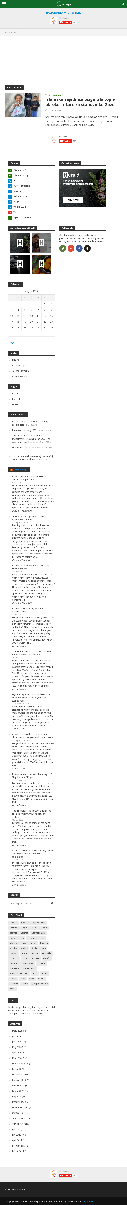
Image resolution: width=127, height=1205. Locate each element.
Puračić (46, 958)
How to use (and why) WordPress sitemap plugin (29, 610)
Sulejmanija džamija (19, 973)
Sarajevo (41, 963)
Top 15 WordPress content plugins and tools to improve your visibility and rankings (31, 813)
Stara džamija (29, 968)
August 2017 (18, 1123)
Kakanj (33, 943)
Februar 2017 (18, 1145)
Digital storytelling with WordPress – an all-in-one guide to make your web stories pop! (31, 697)
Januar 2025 (18, 1036)
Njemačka (47, 953)
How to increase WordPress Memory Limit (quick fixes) (30, 567)
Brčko (24, 927)
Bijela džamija (39, 922)
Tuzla (22, 978)
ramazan (14, 963)
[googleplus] (71, 248)
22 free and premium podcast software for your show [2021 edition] (31, 653)
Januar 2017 (18, 1151)
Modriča (35, 953)
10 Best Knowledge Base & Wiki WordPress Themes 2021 (28, 518)
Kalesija (44, 943)
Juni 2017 (16, 1134)
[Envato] (62, 248)
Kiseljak (13, 948)
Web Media (87, 1201)
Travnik (13, 978)
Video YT (16, 404)
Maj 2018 (17, 1096)
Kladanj (24, 948)
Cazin (33, 927)
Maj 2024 (17, 1047)
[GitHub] (87, 248)
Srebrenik (14, 968)
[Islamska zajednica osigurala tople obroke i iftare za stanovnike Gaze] (23, 104)
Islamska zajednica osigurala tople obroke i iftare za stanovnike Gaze (80, 102)
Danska (43, 927)
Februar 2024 (18, 1063)
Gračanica (32, 938)
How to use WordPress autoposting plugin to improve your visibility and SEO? (32, 736)
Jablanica (14, 943)
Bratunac (14, 927)
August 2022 (18, 1085)
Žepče (12, 988)
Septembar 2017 (20, 1118)
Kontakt (16, 398)
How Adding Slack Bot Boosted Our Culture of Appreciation (30, 478)
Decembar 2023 (20, 1074)
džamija (13, 932)
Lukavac (13, 953)
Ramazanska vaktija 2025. (25, 430)
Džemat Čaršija (39, 932)
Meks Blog (21, 469)
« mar (11, 342)
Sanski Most (27, 963)
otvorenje (14, 958)
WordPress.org (19, 376)
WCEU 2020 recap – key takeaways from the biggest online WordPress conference (32, 853)
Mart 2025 (17, 1030)
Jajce (24, 943)
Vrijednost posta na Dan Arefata (28, 447)
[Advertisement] (63, 60)
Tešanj (44, 973)
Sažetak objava (19, 365)
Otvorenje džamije (30, 958)
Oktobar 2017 (19, 1112)
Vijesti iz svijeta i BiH (15, 1189)
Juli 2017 (16, 1129)
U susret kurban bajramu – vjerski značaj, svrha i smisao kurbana (32, 458)
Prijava (15, 359)
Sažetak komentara (22, 370)
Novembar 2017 (20, 1107)
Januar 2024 (18, 1069)
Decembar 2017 (20, 1101)
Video (32, 978)
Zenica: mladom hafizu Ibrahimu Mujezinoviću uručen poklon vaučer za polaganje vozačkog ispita (31, 438)
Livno (43, 948)
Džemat (24, 932)
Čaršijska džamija (40, 983)
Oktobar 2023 (19, 1079)
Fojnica (13, 938)
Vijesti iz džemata (54, 95)
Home (6, 32)
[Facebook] (79, 248)
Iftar (43, 938)
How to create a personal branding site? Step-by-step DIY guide (32, 776)
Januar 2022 (18, 1090)
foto (22, 938)
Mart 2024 (17, 1058)
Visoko (41, 978)
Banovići (25, 922)
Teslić (34, 973)
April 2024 (17, 1052)
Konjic (34, 948)
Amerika (14, 922)
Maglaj (24, 953)
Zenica (25, 983)
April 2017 (17, 1140)
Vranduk (14, 983)
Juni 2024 (16, 1041)
